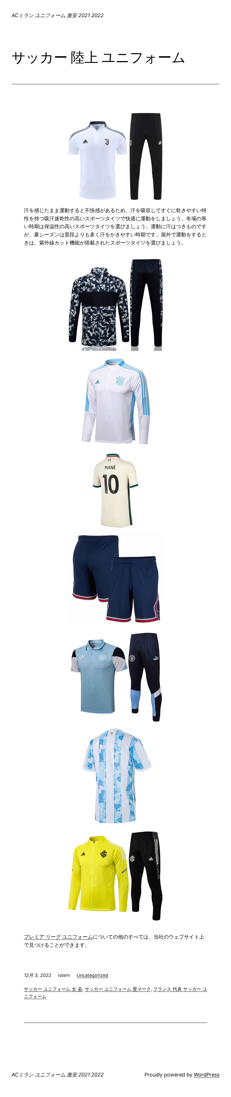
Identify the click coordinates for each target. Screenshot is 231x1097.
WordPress (206, 1075)
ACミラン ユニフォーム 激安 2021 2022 (58, 15)
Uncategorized (92, 975)
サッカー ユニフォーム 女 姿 (53, 989)
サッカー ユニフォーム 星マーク (118, 989)
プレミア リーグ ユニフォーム (58, 937)
